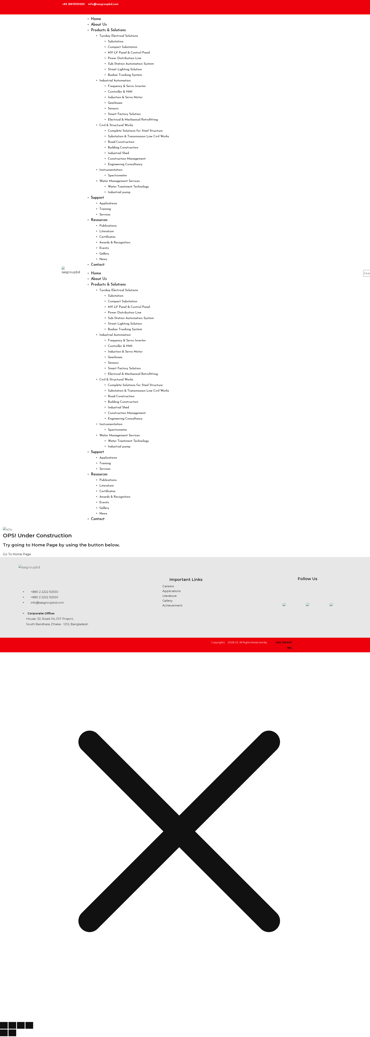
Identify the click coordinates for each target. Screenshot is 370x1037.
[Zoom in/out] (4, 1025)
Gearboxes (115, 103)
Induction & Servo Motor (125, 97)
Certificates (107, 237)
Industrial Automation (115, 80)
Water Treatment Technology (128, 186)
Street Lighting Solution (125, 69)
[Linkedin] (283, 6)
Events (104, 248)
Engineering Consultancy (125, 164)
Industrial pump (119, 192)
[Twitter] (305, 6)
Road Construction (121, 142)
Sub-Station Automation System (131, 63)
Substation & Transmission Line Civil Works (138, 136)
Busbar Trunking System (125, 75)
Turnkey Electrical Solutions (118, 36)
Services (104, 214)
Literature (106, 231)
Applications (108, 203)
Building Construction (123, 147)
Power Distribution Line (124, 58)
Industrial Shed (118, 153)
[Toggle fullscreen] (12, 1025)
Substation (115, 41)
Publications (108, 225)
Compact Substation (122, 47)
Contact (98, 265)
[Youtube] (325, 589)
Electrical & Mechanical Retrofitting (133, 119)
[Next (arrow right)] (12, 1032)
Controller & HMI (120, 91)
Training (105, 209)
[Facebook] (294, 6)
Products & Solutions (108, 30)
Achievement (172, 605)
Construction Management (127, 158)
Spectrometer (117, 175)
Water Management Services (119, 181)
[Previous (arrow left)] (4, 1032)
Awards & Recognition (114, 242)
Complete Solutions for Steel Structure (135, 130)
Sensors (113, 108)
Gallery (104, 253)
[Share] (21, 1025)
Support (97, 198)
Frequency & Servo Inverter (127, 86)
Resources (99, 220)
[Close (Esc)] (29, 1025)
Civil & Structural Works (116, 125)
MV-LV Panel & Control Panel (129, 52)
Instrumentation (110, 170)
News (103, 259)
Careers (168, 586)
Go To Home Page (17, 554)
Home (96, 19)
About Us (99, 25)
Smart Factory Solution (124, 114)
